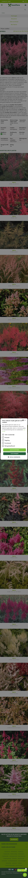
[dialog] (14, 439)
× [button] (24, 420)
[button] (14, 457)
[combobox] (23, 420)
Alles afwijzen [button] (14, 453)
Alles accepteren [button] (14, 450)
